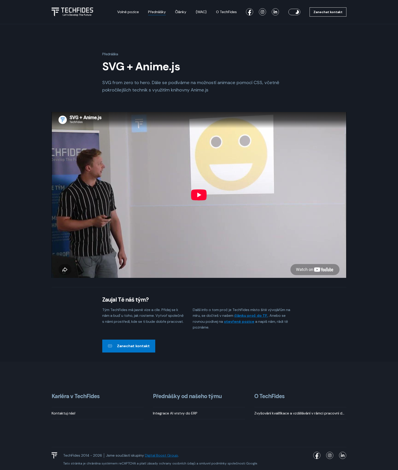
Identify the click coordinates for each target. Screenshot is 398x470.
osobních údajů (184, 463)
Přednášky (157, 12)
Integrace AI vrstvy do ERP (175, 413)
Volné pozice (128, 12)
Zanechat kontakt (327, 12)
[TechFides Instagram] (262, 12)
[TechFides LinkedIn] (275, 12)
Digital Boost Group (161, 455)
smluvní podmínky (213, 463)
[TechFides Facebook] (249, 12)
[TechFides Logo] (56, 455)
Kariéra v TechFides (76, 396)
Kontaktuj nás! (63, 413)
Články (180, 12)
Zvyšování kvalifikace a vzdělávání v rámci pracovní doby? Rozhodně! (300, 413)
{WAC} (201, 12)
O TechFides (226, 12)
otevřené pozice (239, 321)
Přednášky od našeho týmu (187, 396)
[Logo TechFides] (72, 12)
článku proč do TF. (251, 315)
